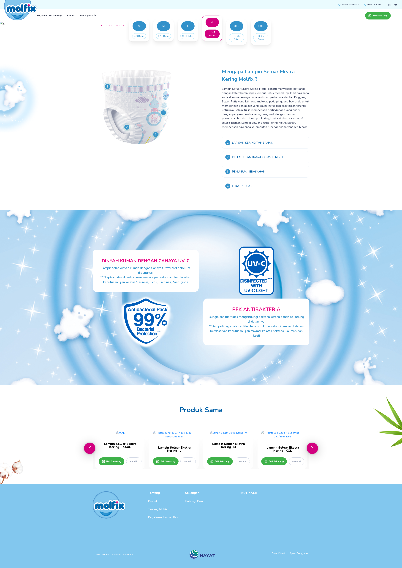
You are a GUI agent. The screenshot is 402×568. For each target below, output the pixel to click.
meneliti (134, 461)
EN (389, 4)
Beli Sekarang (380, 15)
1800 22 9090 (373, 4)
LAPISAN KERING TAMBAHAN (250, 143)
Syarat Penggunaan (299, 553)
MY (395, 4)
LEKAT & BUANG (241, 186)
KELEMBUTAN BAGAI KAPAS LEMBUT (255, 157)
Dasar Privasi (278, 553)
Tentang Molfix (157, 509)
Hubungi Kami (194, 501)
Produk (153, 501)
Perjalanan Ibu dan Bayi (163, 517)
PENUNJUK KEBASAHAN (246, 171)
